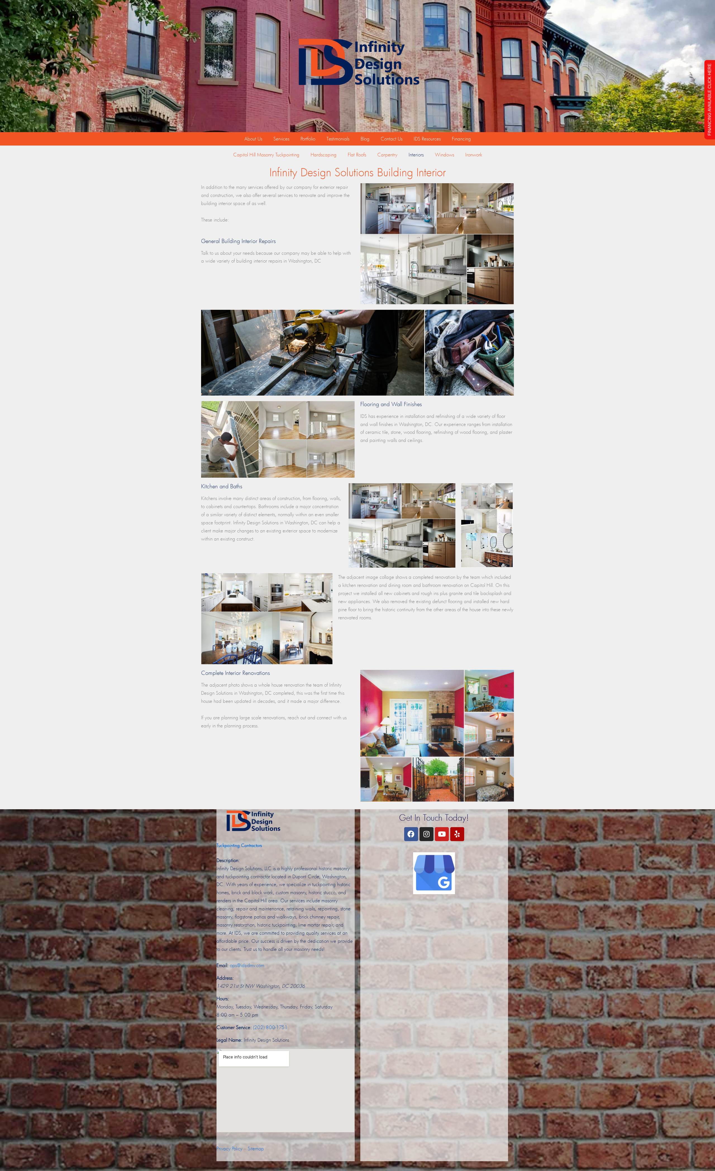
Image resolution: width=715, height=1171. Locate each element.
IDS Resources (427, 138)
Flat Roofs (357, 154)
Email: (222, 965)
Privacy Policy (229, 1148)
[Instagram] (426, 834)
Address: (225, 978)
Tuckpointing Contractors (239, 845)
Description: (228, 860)
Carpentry (387, 154)
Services (281, 138)
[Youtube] (442, 834)
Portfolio (308, 138)
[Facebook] (411, 834)
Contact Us (391, 138)
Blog (365, 138)
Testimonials (337, 138)
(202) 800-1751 (270, 1027)
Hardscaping (324, 154)
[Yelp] (457, 834)
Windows (444, 154)
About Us (253, 138)
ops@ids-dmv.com (247, 965)
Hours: (222, 998)
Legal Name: (229, 1040)
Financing (461, 138)
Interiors (416, 154)
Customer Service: (234, 1027)
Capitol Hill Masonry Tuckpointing (266, 154)
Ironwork (473, 154)
